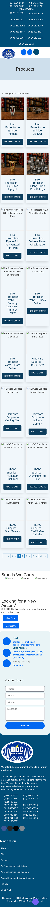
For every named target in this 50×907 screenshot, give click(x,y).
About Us (5, 848)
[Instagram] (10, 828)
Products (5, 860)
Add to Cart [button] (37, 373)
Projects (4, 884)
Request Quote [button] (37, 487)
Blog (3, 854)
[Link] (22, 828)
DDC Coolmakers (14, 609)
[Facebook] (4, 828)
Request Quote (12, 141)
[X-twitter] (16, 828)
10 (40, 556)
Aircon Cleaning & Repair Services (17, 878)
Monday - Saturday (21, 661)
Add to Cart (12, 255)
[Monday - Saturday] (7, 663)
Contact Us (6, 890)
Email (15, 638)
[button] (45, 52)
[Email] (7, 641)
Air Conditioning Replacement (15, 872)
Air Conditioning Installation (14, 866)
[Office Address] (7, 653)
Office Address (20, 648)
